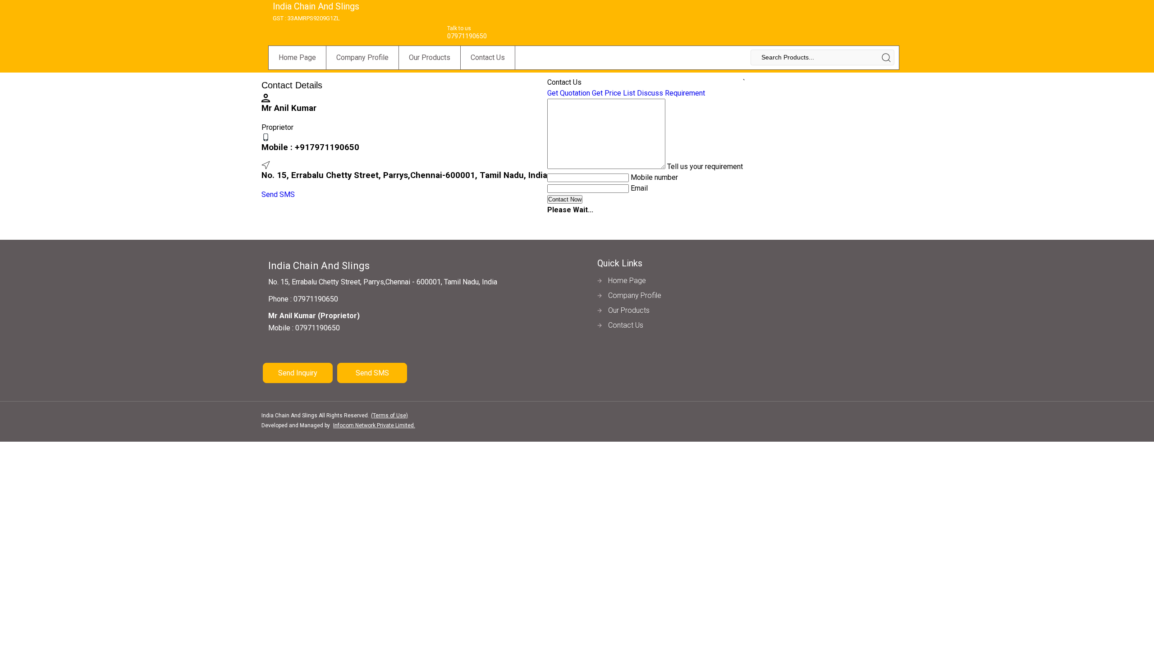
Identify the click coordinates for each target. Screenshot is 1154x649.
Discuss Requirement (671, 93)
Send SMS (278, 194)
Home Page (297, 57)
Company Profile (362, 57)
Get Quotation (568, 93)
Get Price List (613, 93)
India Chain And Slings (316, 11)
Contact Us (488, 57)
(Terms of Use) (389, 415)
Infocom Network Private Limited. (374, 425)
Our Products (429, 57)
